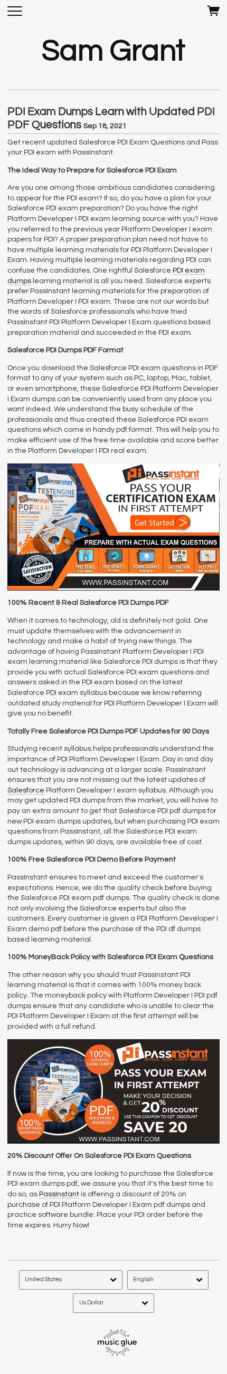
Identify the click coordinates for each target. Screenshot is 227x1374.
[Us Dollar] (113, 1303)
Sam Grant (113, 51)
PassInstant (59, 1194)
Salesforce (25, 790)
